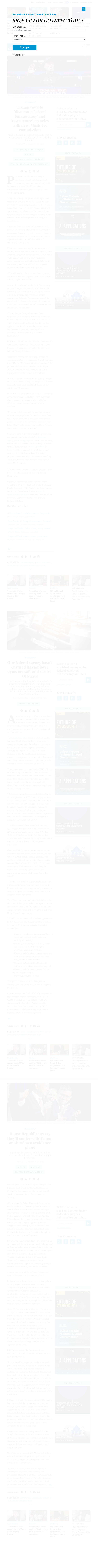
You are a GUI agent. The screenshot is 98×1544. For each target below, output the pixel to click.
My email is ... (20, 27)
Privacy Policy (18, 55)
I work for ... (19, 35)
